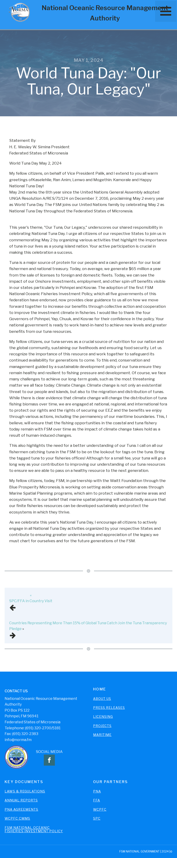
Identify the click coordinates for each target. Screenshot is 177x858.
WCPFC (99, 809)
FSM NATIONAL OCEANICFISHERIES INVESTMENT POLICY (34, 829)
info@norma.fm (18, 740)
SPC (96, 818)
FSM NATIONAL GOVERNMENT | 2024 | (144, 851)
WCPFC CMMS (17, 818)
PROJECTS (102, 725)
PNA (97, 791)
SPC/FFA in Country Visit (30, 601)
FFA (96, 800)
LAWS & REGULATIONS (25, 791)
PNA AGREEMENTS (21, 809)
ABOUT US (102, 698)
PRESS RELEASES (109, 707)
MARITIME (102, 734)
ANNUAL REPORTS (21, 800)
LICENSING (103, 716)
